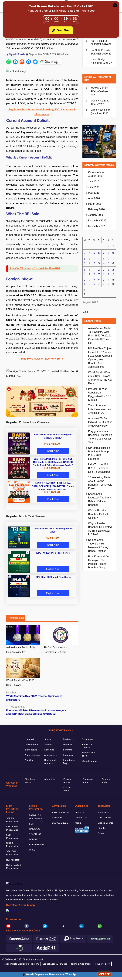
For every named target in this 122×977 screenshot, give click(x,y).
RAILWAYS (34, 829)
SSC (31, 823)
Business (68, 739)
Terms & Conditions (81, 964)
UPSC (32, 849)
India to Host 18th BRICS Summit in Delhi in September (99, 468)
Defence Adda (67, 789)
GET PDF (104, 974)
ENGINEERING (37, 844)
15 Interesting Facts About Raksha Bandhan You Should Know (100, 483)
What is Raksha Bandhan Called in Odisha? (98, 514)
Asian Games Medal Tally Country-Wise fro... (20, 649)
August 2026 (96, 174)
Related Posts (16, 617)
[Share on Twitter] (35, 61)
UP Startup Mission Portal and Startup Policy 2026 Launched (99, 453)
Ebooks (102, 828)
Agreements (50, 755)
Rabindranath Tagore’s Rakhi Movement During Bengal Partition (98, 545)
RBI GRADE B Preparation (13, 866)
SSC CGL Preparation (12, 853)
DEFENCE (34, 839)
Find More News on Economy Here (42, 358)
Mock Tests (104, 812)
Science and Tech (88, 754)
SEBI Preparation (12, 836)
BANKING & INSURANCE (36, 817)
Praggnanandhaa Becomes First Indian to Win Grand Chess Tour (100, 437)
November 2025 (97, 226)
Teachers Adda (30, 781)
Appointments (32, 755)
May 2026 (93, 192)
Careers (82, 829)
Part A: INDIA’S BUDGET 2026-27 (101, 42)
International (31, 744)
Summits (67, 749)
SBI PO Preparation (12, 820)
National (29, 739)
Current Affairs (67, 781)
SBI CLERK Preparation (12, 828)
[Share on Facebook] (28, 61)
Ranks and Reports (87, 746)
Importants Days (69, 761)
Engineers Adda (87, 781)
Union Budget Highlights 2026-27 (101, 61)
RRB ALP (57, 817)
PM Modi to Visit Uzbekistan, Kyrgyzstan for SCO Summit (99, 394)
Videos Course (105, 823)
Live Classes (104, 817)
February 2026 (96, 209)
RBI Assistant (13, 859)
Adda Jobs (50, 779)
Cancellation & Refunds (54, 964)
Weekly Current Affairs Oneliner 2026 (99, 91)
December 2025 (97, 220)
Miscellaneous (89, 761)
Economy (68, 755)
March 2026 (95, 203)
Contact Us (81, 817)
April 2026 (94, 198)
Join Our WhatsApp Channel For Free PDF (35, 268)
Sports (47, 739)
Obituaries (87, 739)
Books (101, 833)
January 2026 (96, 215)
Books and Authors (50, 761)
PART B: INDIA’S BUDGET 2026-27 (101, 52)
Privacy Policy (102, 964)
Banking (29, 760)
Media (78, 823)
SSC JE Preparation (12, 844)
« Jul (85, 312)
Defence (67, 744)
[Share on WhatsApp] (8, 61)
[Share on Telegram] (15, 61)
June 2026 (94, 187)
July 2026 (93, 181)
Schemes (49, 749)
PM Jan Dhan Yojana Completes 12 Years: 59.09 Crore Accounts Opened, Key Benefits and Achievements (100, 357)
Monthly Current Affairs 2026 (99, 102)
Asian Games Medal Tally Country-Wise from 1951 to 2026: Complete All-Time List (99, 335)
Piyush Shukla (17, 54)
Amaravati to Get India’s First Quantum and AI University (100, 422)
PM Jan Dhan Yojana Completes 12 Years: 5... (57, 649)
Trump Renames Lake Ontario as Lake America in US (100, 409)
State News (31, 749)
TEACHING (35, 834)
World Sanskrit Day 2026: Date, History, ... (20, 682)
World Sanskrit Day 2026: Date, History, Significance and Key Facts (100, 378)
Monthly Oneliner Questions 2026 (100, 111)
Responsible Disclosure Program (21, 964)
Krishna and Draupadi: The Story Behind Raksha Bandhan (99, 499)
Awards (48, 744)
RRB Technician (60, 812)
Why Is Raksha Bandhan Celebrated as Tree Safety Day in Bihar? (100, 529)
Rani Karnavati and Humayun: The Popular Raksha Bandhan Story (99, 562)
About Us (80, 812)
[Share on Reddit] (22, 61)
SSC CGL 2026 (60, 823)
